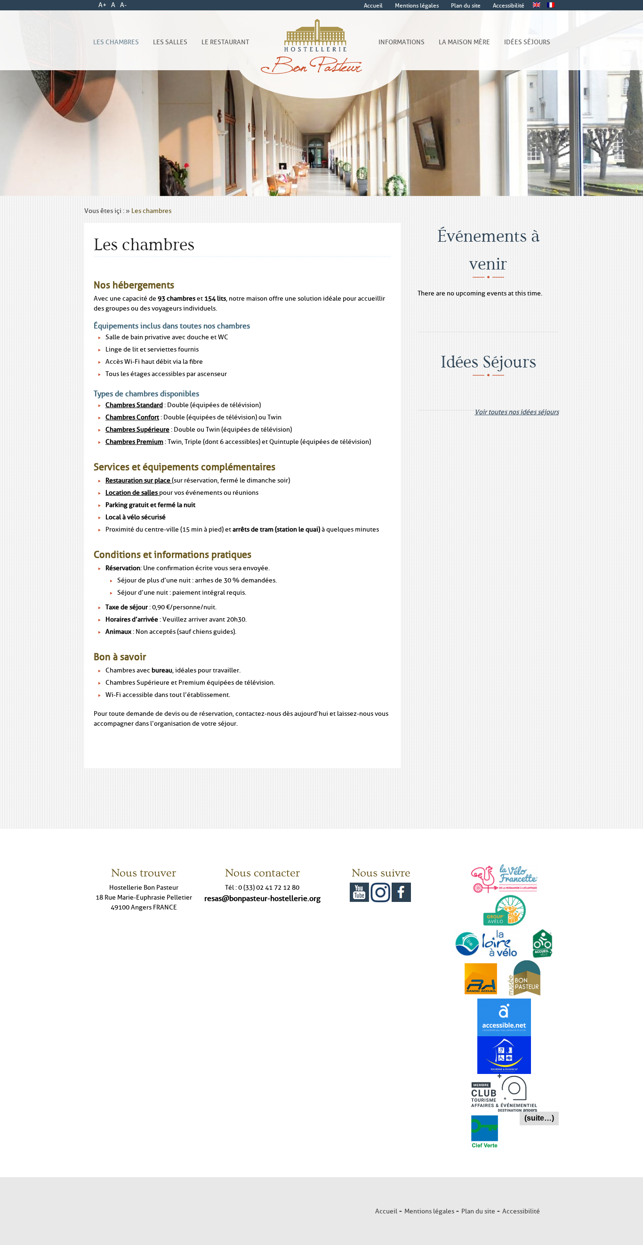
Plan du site (478, 1211)
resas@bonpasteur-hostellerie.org (262, 898)
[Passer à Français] (551, 5)
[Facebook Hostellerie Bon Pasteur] (401, 888)
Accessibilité (521, 1211)
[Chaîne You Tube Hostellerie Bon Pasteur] (359, 888)
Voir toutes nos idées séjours (516, 409)
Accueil (386, 1211)
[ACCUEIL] (314, 52)
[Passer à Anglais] (536, 5)
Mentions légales (429, 1211)
